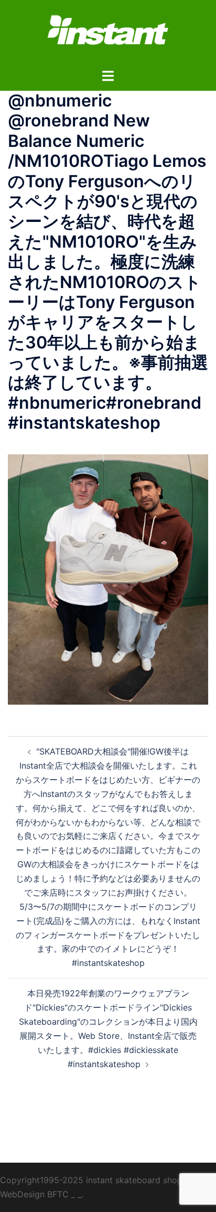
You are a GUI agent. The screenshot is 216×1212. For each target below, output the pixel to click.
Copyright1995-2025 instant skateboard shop (91, 1180)
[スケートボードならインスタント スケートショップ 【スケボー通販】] (108, 33)
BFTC (58, 1194)
